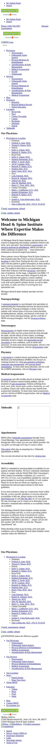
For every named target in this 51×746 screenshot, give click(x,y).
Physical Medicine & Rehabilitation (26, 648)
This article (5, 449)
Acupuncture (6, 379)
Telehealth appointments (22, 438)
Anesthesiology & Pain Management (27, 652)
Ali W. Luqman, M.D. (21, 164)
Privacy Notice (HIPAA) (16, 733)
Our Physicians (12, 640)
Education (10, 687)
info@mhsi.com (7, 499)
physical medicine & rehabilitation (15, 247)
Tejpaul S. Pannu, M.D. (21, 145)
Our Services (11, 657)
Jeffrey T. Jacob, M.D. (21, 162)
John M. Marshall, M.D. (22, 183)
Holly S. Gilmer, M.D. (21, 150)
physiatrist (7, 357)
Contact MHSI (12, 703)
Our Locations (12, 673)
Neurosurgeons (7, 331)
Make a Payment (8, 11)
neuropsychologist (10, 304)
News (8, 675)
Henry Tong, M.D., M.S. (22, 171)
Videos (14, 689)
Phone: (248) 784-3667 (10, 26)
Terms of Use (11, 743)
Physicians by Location (16, 138)
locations (4, 261)
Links (8, 738)
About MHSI (11, 682)
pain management (18, 384)
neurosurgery (37, 245)
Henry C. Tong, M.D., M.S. (23, 185)
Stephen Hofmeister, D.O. (22, 159)
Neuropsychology (38, 318)
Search (9, 5)
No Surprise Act (13, 705)
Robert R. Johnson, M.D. (22, 178)
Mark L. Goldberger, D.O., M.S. (25, 190)
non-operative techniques (34, 362)
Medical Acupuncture (20, 650)
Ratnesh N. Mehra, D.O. (22, 152)
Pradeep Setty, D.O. (20, 169)
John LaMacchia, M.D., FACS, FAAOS (28, 204)
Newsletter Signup (14, 740)
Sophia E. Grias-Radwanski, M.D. (26, 199)
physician (31, 271)
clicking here (40, 456)
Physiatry (33, 369)
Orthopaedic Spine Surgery (23, 645)
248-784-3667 (26, 499)
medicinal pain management (12, 364)
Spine (14, 696)
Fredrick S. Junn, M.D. (21, 143)
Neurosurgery (38, 347)
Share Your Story (19, 680)
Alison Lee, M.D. (19, 180)
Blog (8, 701)
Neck (14, 694)
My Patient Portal (13, 3)
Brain (14, 691)
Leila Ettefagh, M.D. (20, 176)
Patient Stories (17, 678)
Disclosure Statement (15, 735)
